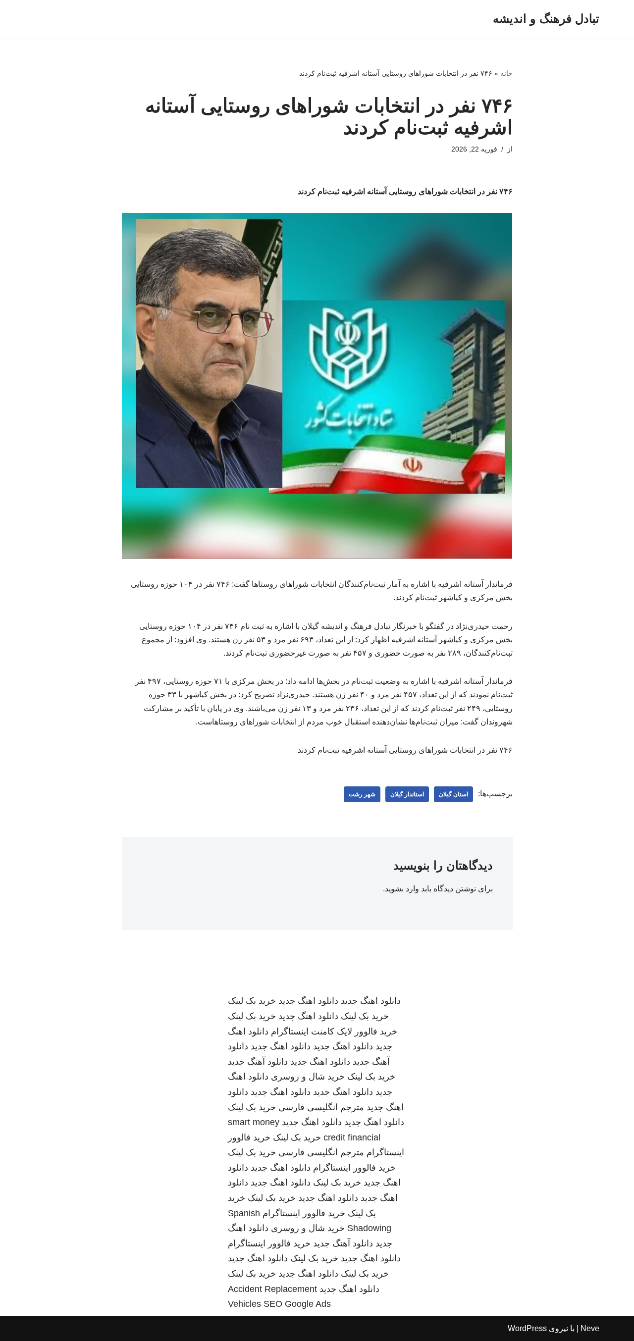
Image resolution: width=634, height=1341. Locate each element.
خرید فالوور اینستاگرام (354, 1168)
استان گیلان (453, 794)
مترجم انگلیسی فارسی (321, 1107)
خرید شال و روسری (308, 1077)
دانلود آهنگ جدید (258, 1062)
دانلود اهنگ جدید (371, 1001)
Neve (590, 1328)
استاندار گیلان (407, 794)
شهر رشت (362, 794)
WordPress (527, 1328)
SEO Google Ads (297, 1304)
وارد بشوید (402, 888)
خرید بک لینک (252, 1001)
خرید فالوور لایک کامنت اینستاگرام (334, 1031)
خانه (506, 73)
